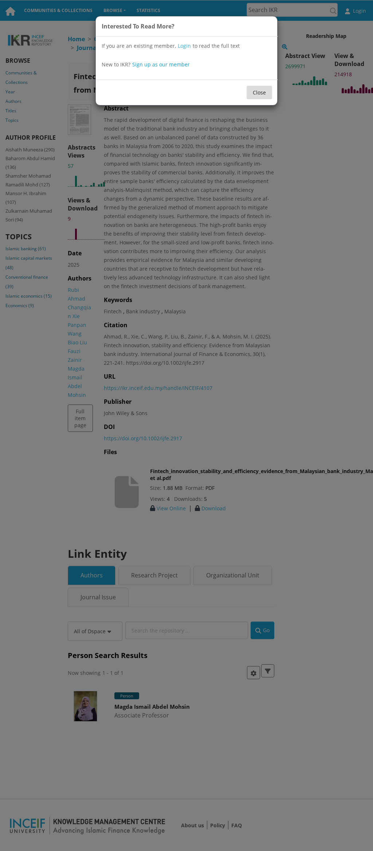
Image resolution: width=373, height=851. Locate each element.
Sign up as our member (161, 64)
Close (259, 92)
